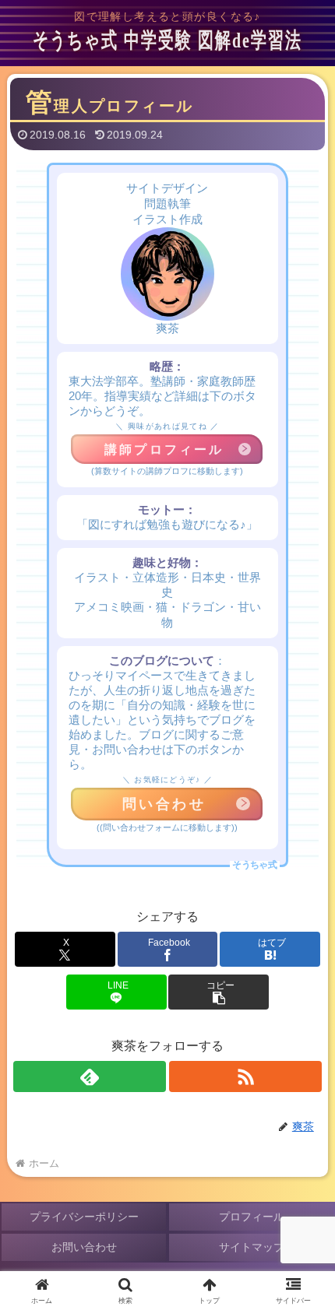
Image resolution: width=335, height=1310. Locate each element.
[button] (218, 992)
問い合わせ (164, 804)
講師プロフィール (164, 449)
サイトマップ (251, 1247)
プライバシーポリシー (84, 1216)
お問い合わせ (84, 1247)
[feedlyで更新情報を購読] (89, 1076)
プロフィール (251, 1216)
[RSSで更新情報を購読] (245, 1076)
